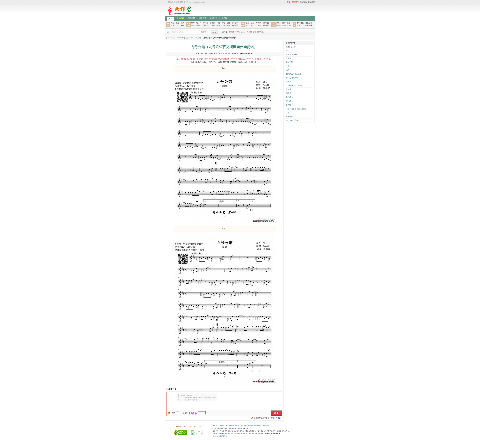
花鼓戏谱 (266, 23)
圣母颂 (288, 58)
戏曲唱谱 (191, 18)
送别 (287, 51)
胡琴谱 (205, 25)
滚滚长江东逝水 (259, 32)
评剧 (252, 25)
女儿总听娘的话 (292, 78)
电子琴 (199, 23)
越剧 (252, 23)
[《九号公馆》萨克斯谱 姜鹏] (224, 223)
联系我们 (266, 425)
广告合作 (236, 425)
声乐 (279, 23)
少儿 (177, 25)
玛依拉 (288, 93)
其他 (289, 25)
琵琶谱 (212, 25)
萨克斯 (212, 23)
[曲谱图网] (178, 14)
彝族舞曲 (289, 97)
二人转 (258, 25)
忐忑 (287, 70)
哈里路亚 (289, 116)
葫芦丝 (199, 25)
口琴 (223, 25)
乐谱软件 (213, 18)
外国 (182, 25)
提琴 (228, 25)
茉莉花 (231, 32)
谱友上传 (300, 25)
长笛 (218, 23)
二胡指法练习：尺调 (294, 85)
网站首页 (215, 425)
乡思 (287, 66)
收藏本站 (311, 2)
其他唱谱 (266, 25)
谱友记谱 (308, 23)
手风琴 (205, 23)
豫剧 (247, 25)
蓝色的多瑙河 (291, 47)
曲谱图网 (180, 38)
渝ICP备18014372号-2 (219, 436)
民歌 (172, 23)
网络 (202, 54)
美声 (182, 23)
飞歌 (287, 113)
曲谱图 (240, 428)
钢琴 (193, 23)
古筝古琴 (235, 23)
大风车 (249, 32)
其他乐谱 (235, 25)
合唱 (172, 25)
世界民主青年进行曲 (294, 74)
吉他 (228, 23)
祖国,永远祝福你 (292, 54)
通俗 (177, 23)
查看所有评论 (275, 418)
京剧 (247, 23)
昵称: (174, 413)
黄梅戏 (258, 23)
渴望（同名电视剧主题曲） (296, 109)
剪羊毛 (288, 89)
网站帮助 (303, 2)
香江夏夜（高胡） (293, 120)
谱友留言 (295, 2)
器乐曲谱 (180, 18)
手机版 (224, 18)
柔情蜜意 (289, 62)
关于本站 (229, 425)
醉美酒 (288, 105)
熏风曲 (288, 101)
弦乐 (279, 25)
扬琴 (218, 25)
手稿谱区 (300, 23)
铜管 (223, 23)
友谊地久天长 (240, 32)
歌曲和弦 (308, 25)
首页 (288, 2)
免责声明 (243, 425)
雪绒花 (288, 82)
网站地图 (251, 425)
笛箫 (193, 25)
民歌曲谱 (202, 18)
